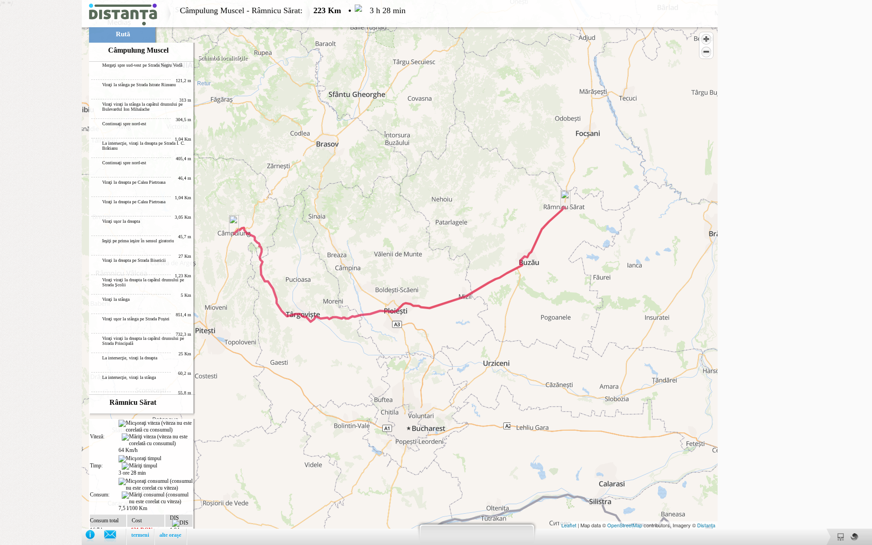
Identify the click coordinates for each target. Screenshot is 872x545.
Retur (204, 83)
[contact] (114, 536)
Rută (123, 34)
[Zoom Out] (706, 51)
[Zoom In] (706, 39)
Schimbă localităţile (223, 57)
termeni (140, 535)
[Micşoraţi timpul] (140, 458)
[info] (94, 536)
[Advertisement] (41, 136)
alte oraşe (170, 535)
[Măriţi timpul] (139, 466)
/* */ (203, 272)
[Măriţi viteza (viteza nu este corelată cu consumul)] (157, 440)
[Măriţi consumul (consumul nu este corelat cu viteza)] (157, 498)
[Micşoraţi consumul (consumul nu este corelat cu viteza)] (156, 484)
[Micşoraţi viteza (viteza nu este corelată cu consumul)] (156, 426)
